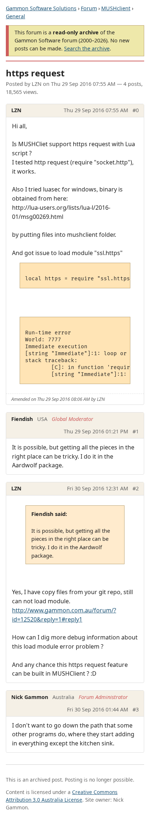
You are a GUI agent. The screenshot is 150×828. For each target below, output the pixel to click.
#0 (136, 110)
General (15, 16)
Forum (89, 8)
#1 (136, 431)
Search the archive (87, 48)
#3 (136, 709)
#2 (136, 488)
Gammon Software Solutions (41, 8)
